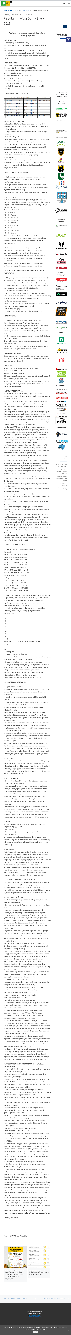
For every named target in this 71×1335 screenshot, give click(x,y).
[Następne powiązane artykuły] (49, 1241)
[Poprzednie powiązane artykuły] (44, 1241)
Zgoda (35, 1332)
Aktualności (16, 10)
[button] (68, 39)
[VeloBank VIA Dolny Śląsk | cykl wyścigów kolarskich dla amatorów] (6, 3)
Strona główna (8, 10)
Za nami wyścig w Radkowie (62, 489)
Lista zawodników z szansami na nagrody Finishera (61, 471)
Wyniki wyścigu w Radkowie (62, 484)
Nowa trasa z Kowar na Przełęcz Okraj (61, 465)
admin (9, 28)
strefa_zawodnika (25, 10)
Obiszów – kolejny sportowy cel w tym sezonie (61, 478)
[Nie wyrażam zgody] (69, 1330)
